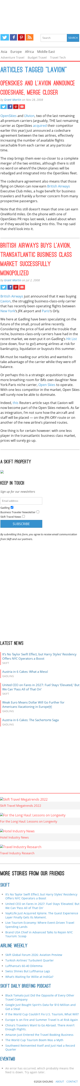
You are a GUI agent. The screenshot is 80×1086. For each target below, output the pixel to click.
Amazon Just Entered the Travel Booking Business (39, 1035)
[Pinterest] (21, 37)
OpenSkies (8, 115)
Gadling (40, 13)
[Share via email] (22, 106)
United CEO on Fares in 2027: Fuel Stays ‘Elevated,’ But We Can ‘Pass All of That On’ (40, 687)
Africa (29, 51)
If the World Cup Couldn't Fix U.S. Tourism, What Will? (42, 1014)
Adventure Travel (12, 57)
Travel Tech (58, 57)
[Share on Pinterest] (15, 106)
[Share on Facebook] (10, 106)
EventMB (7, 1059)
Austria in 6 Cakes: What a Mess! (25, 672)
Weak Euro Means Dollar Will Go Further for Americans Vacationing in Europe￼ (33, 704)
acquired (40, 125)
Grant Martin (12, 100)
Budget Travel (37, 57)
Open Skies (46, 384)
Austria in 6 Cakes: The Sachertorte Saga (30, 720)
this (15, 403)
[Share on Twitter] (3, 106)
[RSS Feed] (29, 37)
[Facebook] (13, 37)
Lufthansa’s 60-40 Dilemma (24, 966)
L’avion (5, 301)
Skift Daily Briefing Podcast (25, 986)
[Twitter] (4, 37)
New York (7, 311)
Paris (46, 311)
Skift (5, 885)
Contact (72, 1081)
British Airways (58, 186)
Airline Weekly (13, 946)
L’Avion (29, 115)
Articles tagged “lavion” (33, 70)
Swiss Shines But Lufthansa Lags (27, 971)
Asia (4, 51)
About (60, 1081)
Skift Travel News (10, 517)
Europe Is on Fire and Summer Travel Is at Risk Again (41, 1020)
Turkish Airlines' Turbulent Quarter (29, 960)
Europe (16, 51)
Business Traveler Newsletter (17, 512)
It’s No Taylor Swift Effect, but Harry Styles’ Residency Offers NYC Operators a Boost (39, 656)
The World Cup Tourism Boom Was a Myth (34, 1040)
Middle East (46, 51)
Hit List (71, 339)
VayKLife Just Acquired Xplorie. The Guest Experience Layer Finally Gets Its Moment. (41, 915)
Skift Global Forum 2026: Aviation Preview (33, 955)
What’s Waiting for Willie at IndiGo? (29, 977)
